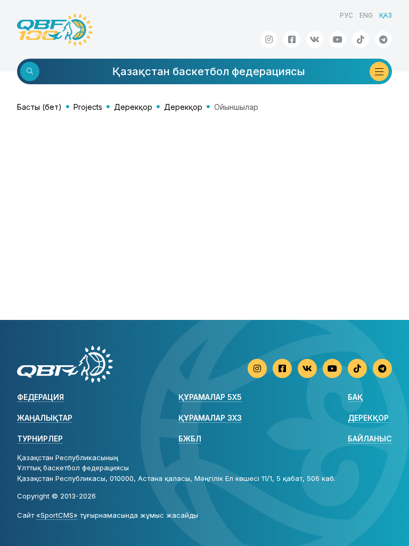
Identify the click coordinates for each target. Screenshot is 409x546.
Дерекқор (133, 106)
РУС (346, 15)
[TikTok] (360, 39)
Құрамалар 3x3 (210, 417)
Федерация (40, 397)
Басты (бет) (39, 106)
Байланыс (370, 438)
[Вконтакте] (314, 39)
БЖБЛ (189, 438)
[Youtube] (337, 39)
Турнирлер (40, 438)
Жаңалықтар (44, 417)
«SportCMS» (57, 515)
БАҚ (355, 397)
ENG (366, 15)
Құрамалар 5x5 (210, 397)
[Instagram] (268, 39)
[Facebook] (291, 39)
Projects (87, 106)
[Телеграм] (383, 39)
